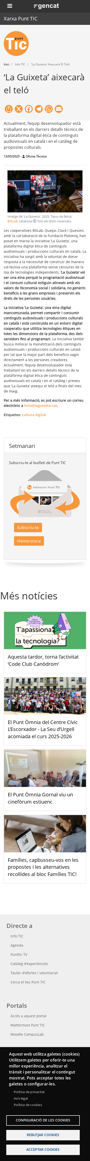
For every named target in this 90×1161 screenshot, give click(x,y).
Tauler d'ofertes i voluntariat (34, 972)
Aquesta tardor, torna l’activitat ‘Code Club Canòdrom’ (43, 660)
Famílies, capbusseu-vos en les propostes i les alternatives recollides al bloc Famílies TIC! (43, 867)
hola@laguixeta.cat (40, 405)
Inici (6, 64)
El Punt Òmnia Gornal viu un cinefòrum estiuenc (40, 798)
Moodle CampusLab (27, 1034)
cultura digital (34, 414)
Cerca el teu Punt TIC (28, 982)
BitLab (13, 221)
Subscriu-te (28, 527)
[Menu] (9, 6)
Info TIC (16, 936)
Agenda (16, 945)
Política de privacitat (29, 1092)
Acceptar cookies (43, 1149)
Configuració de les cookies (43, 1120)
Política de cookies (28, 1105)
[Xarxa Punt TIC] (18, 43)
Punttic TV (18, 954)
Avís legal (21, 1098)
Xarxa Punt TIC (21, 18)
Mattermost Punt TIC (27, 1025)
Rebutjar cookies (43, 1134)
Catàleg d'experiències (29, 963)
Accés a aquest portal (28, 1016)
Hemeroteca (29, 541)
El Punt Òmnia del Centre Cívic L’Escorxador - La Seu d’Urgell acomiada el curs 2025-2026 (43, 729)
